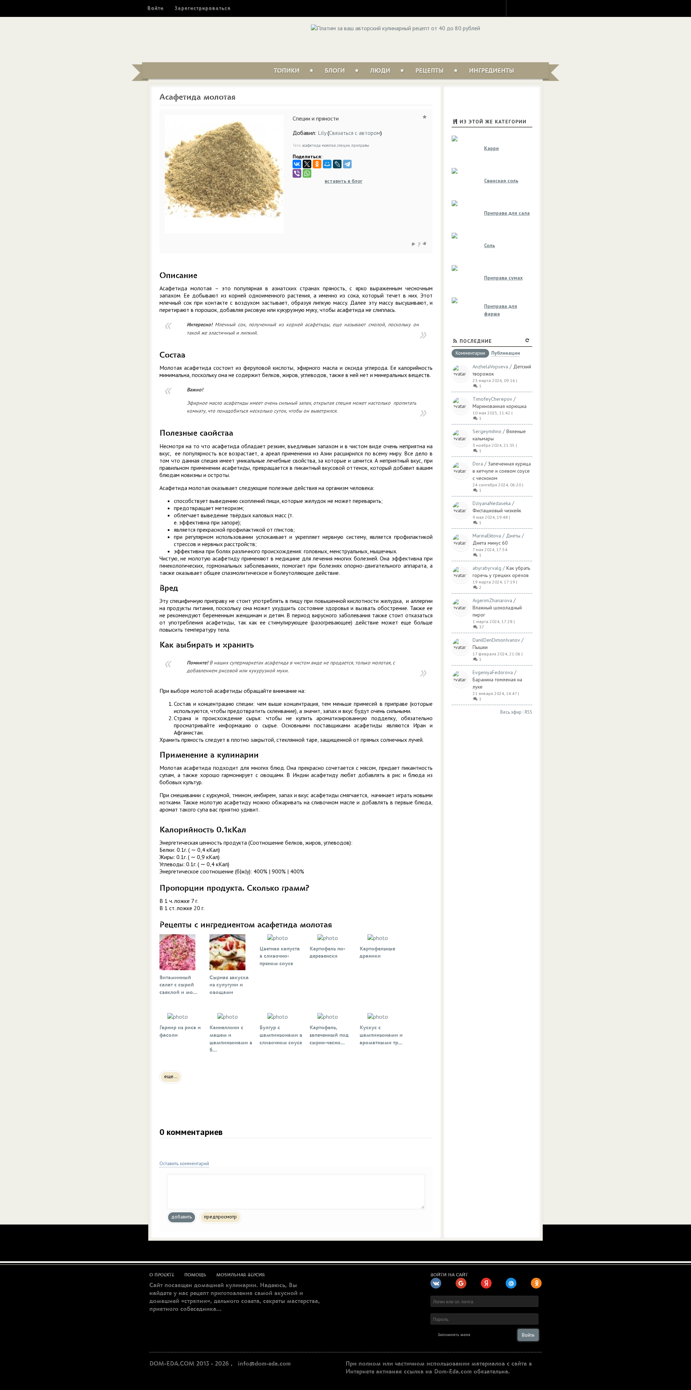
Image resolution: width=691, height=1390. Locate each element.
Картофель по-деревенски (327, 952)
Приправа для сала (507, 213)
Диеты (513, 535)
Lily (322, 132)
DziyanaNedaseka (492, 503)
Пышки (480, 647)
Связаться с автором (354, 132)
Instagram (516, 8)
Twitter (529, 8)
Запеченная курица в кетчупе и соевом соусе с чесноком (502, 470)
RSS (528, 712)
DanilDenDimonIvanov (496, 640)
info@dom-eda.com (264, 1364)
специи (343, 145)
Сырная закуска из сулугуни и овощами (229, 985)
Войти (156, 8)
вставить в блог (343, 181)
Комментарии (470, 353)
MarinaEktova (487, 535)
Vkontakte (542, 8)
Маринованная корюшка (500, 406)
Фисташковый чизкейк (497, 510)
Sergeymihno (487, 431)
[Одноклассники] (317, 164)
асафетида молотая (319, 145)
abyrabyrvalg (487, 568)
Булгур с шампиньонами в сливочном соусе (280, 1035)
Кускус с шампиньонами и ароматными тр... (381, 1035)
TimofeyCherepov (492, 399)
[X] (307, 164)
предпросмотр (220, 1216)
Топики (286, 71)
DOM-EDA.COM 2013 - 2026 (189, 1364)
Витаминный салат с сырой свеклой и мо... (178, 985)
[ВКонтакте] (297, 164)
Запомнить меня (454, 1334)
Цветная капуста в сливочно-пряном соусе (279, 956)
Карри (491, 148)
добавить (181, 1216)
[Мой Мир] (327, 164)
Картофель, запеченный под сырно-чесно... (329, 1035)
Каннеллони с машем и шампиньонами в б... (230, 1038)
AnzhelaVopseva (490, 366)
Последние (476, 341)
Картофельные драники (377, 952)
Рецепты (429, 71)
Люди (380, 71)
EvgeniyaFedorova (493, 672)
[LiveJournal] (337, 164)
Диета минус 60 (490, 543)
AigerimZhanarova (492, 600)
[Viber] (297, 173)
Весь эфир (510, 712)
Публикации (505, 353)
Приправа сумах (503, 277)
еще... (170, 1076)
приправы (360, 145)
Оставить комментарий (184, 1163)
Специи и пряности (316, 118)
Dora (478, 463)
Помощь (195, 1275)
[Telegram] (347, 164)
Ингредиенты (491, 71)
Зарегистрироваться (202, 8)
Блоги (335, 71)
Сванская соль (501, 180)
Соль (489, 245)
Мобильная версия (240, 1275)
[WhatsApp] (307, 173)
